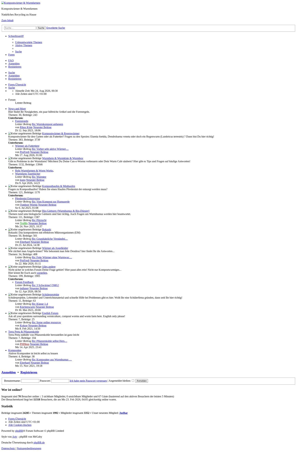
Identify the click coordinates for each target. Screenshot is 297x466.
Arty (14, 436)
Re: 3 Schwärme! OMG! (45, 285)
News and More (17, 108)
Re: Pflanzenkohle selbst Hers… (49, 341)
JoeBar (123, 412)
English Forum (50, 313)
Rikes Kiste (26, 127)
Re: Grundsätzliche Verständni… (50, 238)
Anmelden (14, 75)
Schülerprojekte (50, 294)
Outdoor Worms (28, 204)
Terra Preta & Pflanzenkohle (23, 331)
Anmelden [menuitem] (14, 63)
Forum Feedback (24, 282)
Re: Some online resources (46, 322)
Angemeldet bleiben (120, 380)
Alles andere (49, 266)
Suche (11, 72)
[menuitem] (28, 42)
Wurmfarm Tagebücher (27, 173)
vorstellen (42, 272)
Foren (11, 54)
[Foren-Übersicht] (20, 2)
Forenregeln (21, 121)
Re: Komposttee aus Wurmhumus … (52, 359)
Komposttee (14, 350)
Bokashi (46, 229)
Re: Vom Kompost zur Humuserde (51, 201)
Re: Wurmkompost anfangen (47, 124)
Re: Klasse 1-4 (40, 303)
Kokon (24, 325)
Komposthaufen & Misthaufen (58, 186)
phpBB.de (39, 442)
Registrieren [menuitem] (14, 66)
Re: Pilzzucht (39, 220)
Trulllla (24, 223)
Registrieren (14, 78)
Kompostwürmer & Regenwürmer (60, 133)
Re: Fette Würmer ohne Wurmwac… (52, 257)
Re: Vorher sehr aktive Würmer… (50, 148)
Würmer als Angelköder (55, 248)
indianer (24, 288)
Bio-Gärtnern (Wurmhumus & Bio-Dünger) (65, 210)
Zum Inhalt (7, 20)
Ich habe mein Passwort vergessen (88, 380)
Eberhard (25, 241)
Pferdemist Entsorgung (27, 198)
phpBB (19, 430)
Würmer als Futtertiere (27, 145)
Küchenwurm (27, 306)
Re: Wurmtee (39, 176)
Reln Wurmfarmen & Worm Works (34, 170)
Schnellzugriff (16, 36)
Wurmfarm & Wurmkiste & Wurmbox (62, 158)
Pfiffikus (24, 344)
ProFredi (24, 152)
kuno (22, 179)
